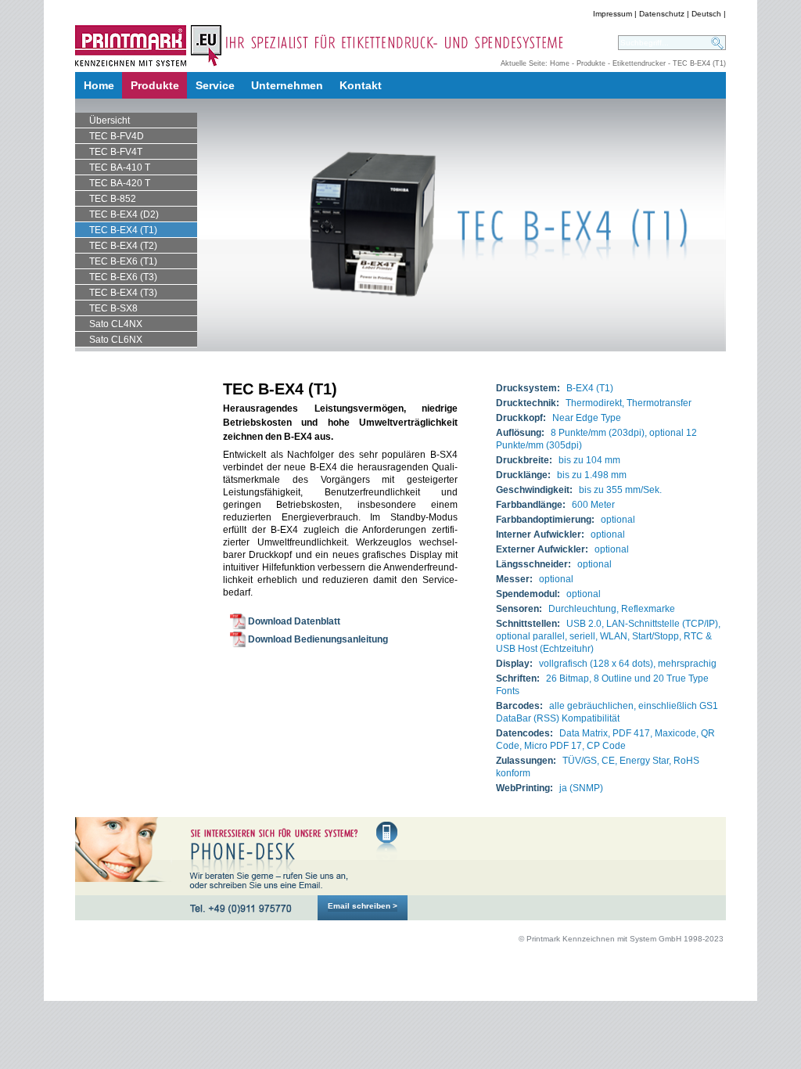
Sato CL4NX (115, 324)
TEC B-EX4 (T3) (123, 292)
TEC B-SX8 (113, 308)
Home (559, 63)
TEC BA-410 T (119, 167)
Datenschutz (661, 13)
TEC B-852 (112, 198)
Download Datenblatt (294, 621)
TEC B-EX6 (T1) (123, 261)
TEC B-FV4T (115, 151)
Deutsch (706, 13)
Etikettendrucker (639, 63)
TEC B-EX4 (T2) (123, 245)
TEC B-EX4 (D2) (124, 214)
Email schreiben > (362, 906)
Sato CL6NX (115, 339)
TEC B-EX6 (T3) (123, 277)
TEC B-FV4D (116, 136)
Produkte (591, 63)
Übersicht (109, 120)
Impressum (612, 13)
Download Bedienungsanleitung (318, 639)
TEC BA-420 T (119, 183)
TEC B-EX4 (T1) (123, 230)
